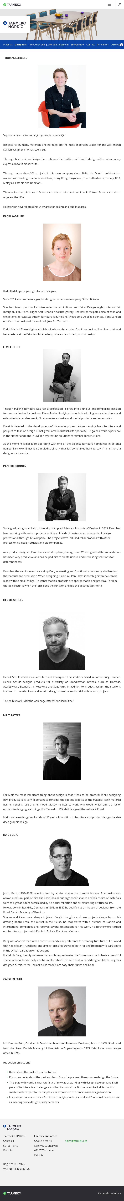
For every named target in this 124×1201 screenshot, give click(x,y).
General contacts (108, 1193)
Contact (90, 44)
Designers (21, 44)
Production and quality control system (49, 44)
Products (8, 44)
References (103, 44)
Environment (77, 44)
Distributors (117, 44)
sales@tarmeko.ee (76, 1141)
